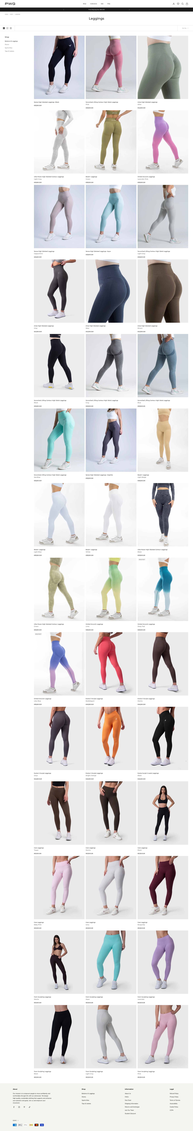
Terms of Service (175, 1100)
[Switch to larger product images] (4, 28)
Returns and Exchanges (132, 1107)
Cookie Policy (174, 1107)
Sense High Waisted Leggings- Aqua (98, 251)
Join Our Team (129, 1110)
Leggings (17, 14)
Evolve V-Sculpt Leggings (94, 700)
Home (6, 14)
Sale (102, 3)
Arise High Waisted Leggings (147, 103)
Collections (93, 3)
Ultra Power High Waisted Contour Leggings (49, 178)
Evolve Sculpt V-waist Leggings (148, 774)
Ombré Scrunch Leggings (146, 178)
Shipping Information (131, 1104)
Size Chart (128, 1100)
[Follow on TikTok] (30, 1107)
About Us (128, 1093)
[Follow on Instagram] (19, 1107)
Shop (84, 3)
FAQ (108, 3)
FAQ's (127, 1097)
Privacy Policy (174, 1097)
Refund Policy (174, 1093)
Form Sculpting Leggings (42, 998)
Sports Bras (8, 48)
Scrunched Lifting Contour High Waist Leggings (102, 103)
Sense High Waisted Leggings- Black (46, 102)
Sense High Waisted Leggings (44, 252)
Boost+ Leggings (91, 178)
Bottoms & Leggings (11, 41)
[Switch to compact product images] (11, 28)
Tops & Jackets (9, 51)
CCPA (171, 1110)
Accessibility (173, 1104)
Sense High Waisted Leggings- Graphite (99, 475)
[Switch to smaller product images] (7, 28)
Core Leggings (39, 849)
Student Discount (130, 1114)
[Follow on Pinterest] (24, 1107)
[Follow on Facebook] (14, 1107)
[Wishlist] (178, 4)
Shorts (7, 44)
